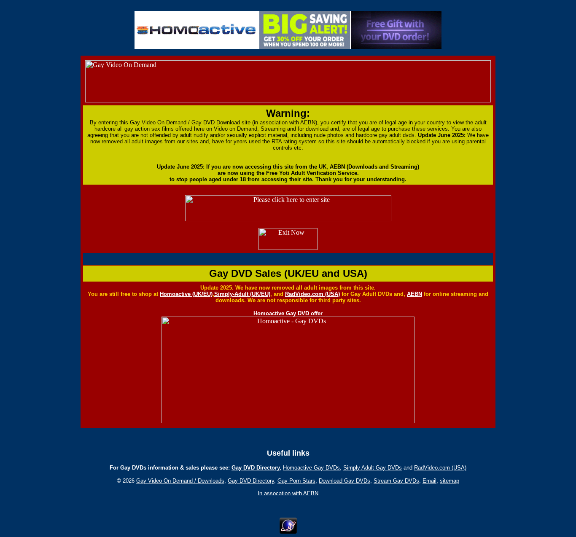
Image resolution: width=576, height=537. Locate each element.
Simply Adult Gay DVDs (372, 468)
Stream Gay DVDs (396, 481)
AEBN (414, 294)
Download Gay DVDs (344, 481)
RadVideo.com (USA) (312, 294)
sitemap (449, 481)
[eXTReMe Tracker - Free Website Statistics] (288, 531)
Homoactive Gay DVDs (311, 468)
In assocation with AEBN (288, 493)
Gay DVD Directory (255, 468)
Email (429, 481)
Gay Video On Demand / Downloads (180, 481)
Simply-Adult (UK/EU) (242, 294)
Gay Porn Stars (296, 481)
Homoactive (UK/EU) (186, 294)
